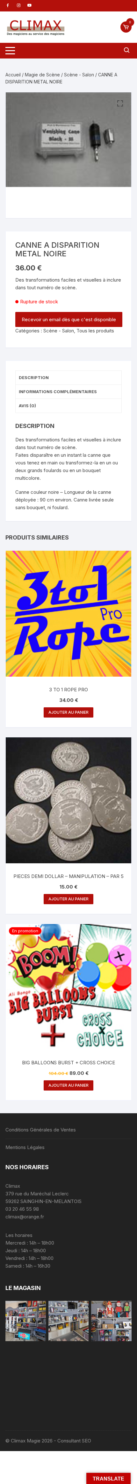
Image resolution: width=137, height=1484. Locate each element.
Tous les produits (95, 331)
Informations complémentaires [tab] (58, 391)
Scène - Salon (79, 74)
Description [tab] (34, 377)
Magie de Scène (42, 74)
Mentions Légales (25, 1147)
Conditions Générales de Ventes (40, 1130)
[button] (120, 103)
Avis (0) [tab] (27, 405)
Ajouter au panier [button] (68, 712)
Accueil (13, 74)
